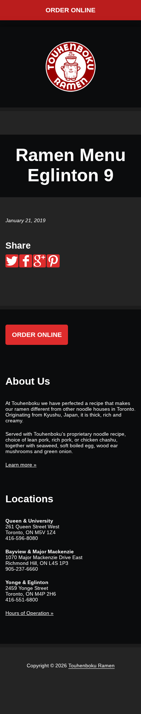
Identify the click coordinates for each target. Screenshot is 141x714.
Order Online (70, 10)
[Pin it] (53, 260)
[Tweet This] (11, 260)
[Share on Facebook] (25, 260)
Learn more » (21, 465)
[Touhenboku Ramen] (70, 66)
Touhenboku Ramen (91, 665)
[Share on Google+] (39, 260)
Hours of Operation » (29, 613)
